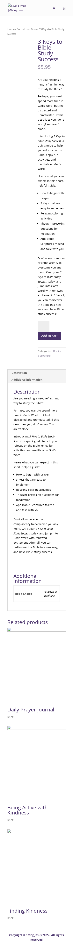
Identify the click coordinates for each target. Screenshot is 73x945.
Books (34, 29)
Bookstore (23, 29)
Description (19, 373)
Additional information (26, 379)
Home (11, 29)
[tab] (36, 373)
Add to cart (49, 336)
